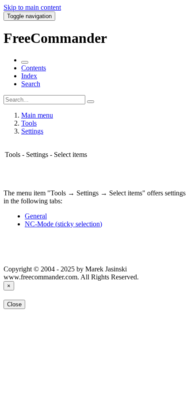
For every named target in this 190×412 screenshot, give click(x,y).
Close (14, 304)
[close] (24, 62)
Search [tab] (30, 84)
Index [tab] (29, 76)
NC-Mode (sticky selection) (63, 224)
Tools (29, 123)
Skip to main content (32, 7)
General (36, 216)
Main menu (37, 115)
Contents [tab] (33, 68)
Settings (32, 131)
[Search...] (90, 101)
